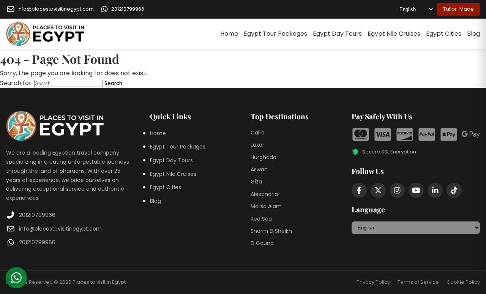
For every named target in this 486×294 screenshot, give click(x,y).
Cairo (258, 132)
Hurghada (263, 157)
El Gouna (262, 243)
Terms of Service (418, 282)
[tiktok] (454, 190)
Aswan (259, 169)
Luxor (257, 145)
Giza (256, 181)
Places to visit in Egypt (99, 282)
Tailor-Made (458, 9)
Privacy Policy (373, 282)
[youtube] (416, 190)
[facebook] (359, 190)
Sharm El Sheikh (271, 231)
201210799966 (37, 215)
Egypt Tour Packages (275, 33)
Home (229, 33)
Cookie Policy (463, 282)
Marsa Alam (266, 206)
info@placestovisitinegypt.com (60, 228)
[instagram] (397, 190)
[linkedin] (435, 190)
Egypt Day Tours (337, 33)
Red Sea (261, 219)
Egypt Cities (443, 33)
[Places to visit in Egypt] (45, 34)
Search (113, 83)
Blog (473, 33)
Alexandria (264, 194)
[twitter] (378, 190)
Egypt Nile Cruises (394, 33)
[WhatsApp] (16, 277)
